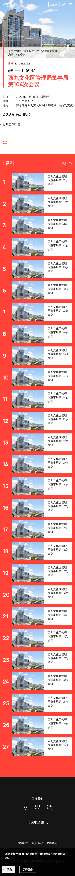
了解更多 (28, 869)
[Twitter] (37, 807)
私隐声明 (52, 843)
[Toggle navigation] (70, 4)
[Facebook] (25, 807)
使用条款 (37, 843)
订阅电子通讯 (37, 822)
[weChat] (49, 807)
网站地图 (22, 843)
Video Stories (22, 50)
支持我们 (54, 4)
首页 (10, 50)
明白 (9, 869)
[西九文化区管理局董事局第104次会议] (37, 29)
